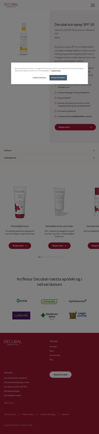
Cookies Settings (39, 77)
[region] (49, 73)
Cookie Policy (56, 70)
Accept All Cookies (58, 78)
